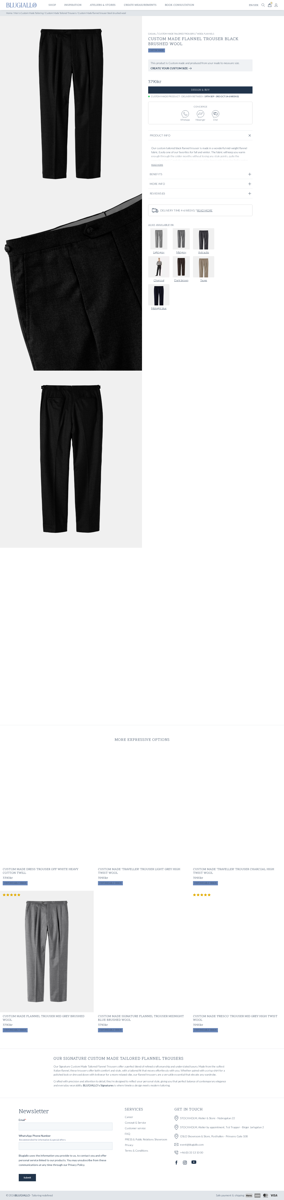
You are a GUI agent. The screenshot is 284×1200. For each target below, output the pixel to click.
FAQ (127, 1133)
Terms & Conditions (136, 1150)
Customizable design (15, 883)
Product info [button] (160, 135)
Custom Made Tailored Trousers (60, 13)
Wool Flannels (205, 33)
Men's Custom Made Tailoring (28, 13)
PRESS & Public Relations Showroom (146, 1139)
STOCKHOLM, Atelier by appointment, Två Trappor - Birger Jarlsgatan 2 (222, 1127)
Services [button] (134, 1109)
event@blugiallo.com (192, 1144)
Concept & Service (135, 1122)
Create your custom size (169, 68)
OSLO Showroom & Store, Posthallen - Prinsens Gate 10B (214, 1136)
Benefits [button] (156, 174)
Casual (152, 33)
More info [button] (157, 183)
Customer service (135, 1128)
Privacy (129, 1145)
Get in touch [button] (188, 1109)
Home (9, 13)
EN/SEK (253, 5)
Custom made (157, 50)
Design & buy (200, 90)
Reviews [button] (157, 193)
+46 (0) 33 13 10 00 (191, 1152)
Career (129, 1117)
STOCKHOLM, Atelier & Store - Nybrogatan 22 (207, 1118)
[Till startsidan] (21, 5)
